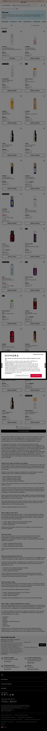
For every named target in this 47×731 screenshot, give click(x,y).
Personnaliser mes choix (22, 375)
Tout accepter (36, 375)
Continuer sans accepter (38, 354)
